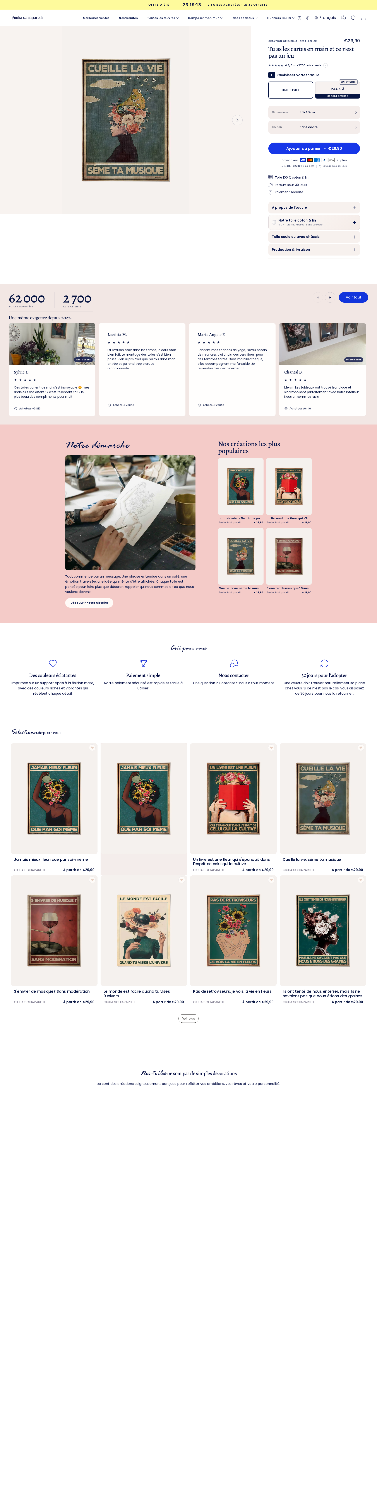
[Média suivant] (237, 120)
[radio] (290, 90)
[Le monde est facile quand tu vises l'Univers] (144, 930)
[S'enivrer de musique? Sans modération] (54, 930)
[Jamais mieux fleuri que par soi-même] (54, 798)
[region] (188, 369)
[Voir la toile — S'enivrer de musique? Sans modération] (289, 556)
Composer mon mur (203, 18)
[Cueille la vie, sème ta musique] (323, 798)
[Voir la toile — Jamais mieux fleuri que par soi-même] (241, 486)
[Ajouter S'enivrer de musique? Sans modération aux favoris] (92, 880)
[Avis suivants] (330, 297)
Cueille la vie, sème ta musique (241, 588)
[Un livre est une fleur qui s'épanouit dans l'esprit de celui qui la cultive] (233, 798)
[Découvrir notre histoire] (130, 512)
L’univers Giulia (279, 18)
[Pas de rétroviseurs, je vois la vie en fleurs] (233, 930)
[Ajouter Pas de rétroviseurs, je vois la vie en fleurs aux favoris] (271, 880)
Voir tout (353, 297)
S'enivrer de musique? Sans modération (289, 588)
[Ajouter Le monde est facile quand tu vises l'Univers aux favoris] (182, 880)
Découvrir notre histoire (89, 603)
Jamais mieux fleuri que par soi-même (241, 518)
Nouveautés (128, 18)
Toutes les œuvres (161, 18)
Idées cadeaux (243, 18)
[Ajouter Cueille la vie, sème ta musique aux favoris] (361, 747)
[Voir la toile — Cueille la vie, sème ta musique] (241, 556)
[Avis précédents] (318, 297)
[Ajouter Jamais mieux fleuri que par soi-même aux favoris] (92, 747)
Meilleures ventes (96, 18)
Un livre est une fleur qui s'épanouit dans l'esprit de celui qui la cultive (289, 518)
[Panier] (363, 18)
